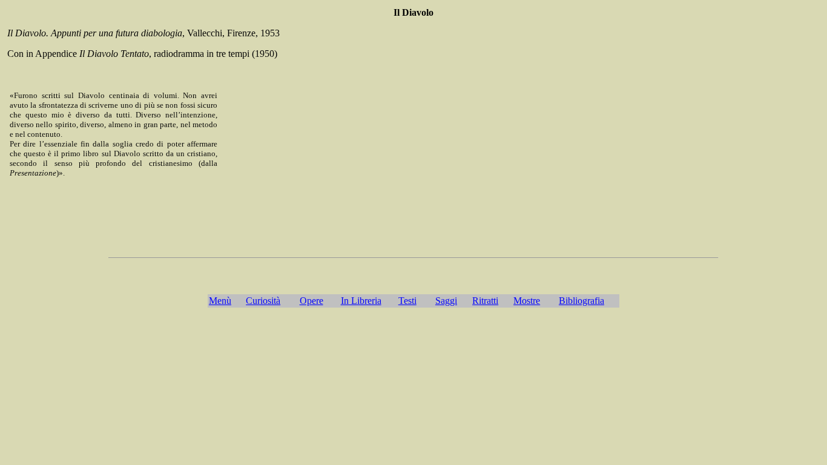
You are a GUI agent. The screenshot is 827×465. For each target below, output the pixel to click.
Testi (407, 300)
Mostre (526, 300)
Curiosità (263, 300)
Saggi (446, 300)
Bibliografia (581, 300)
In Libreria (361, 300)
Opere (311, 300)
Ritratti (485, 300)
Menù (220, 300)
